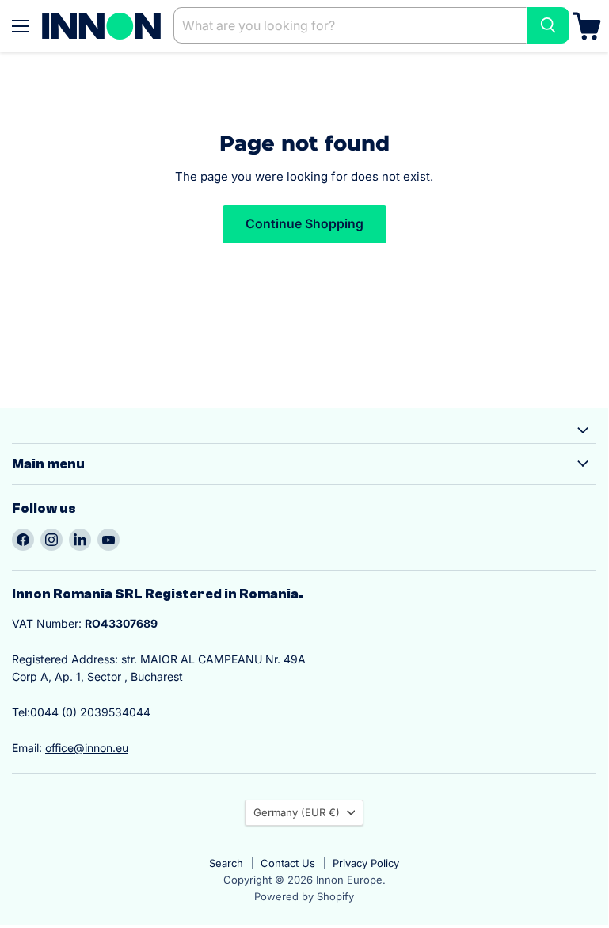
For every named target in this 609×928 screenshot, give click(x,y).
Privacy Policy (366, 863)
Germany (296, 812)
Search (226, 863)
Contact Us (288, 863)
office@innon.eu (86, 747)
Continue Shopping (304, 223)
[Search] (548, 25)
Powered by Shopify (304, 896)
